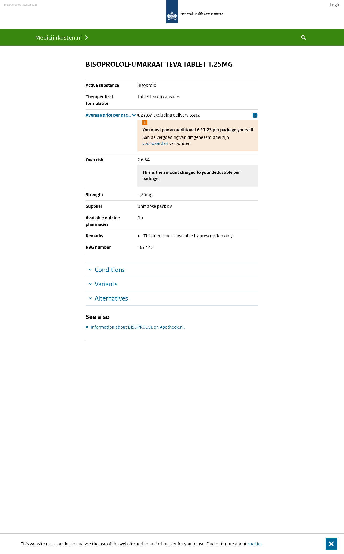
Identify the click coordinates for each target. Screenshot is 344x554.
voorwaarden (155, 143)
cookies (255, 544)
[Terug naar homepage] (172, 11)
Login (335, 5)
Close (329, 544)
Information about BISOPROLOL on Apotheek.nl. (138, 327)
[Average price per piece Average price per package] (111, 115)
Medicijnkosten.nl (58, 37)
